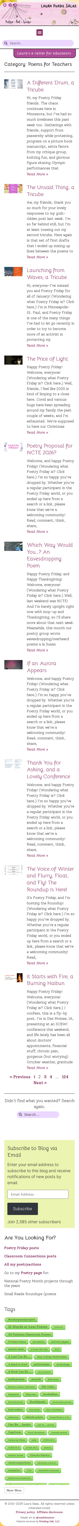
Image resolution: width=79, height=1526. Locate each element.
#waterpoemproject (21, 1319)
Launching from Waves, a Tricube (47, 273)
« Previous (20, 1076)
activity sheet (16, 1349)
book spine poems (62, 1402)
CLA (29, 1470)
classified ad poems (49, 1470)
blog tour (31, 1394)
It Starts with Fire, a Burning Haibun (50, 980)
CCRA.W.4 (13, 1447)
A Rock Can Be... (19, 1371)
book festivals (15, 1402)
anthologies (42, 1364)
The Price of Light (47, 359)
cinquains (14, 1470)
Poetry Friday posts (21, 1248)
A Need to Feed (17, 1364)
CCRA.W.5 (31, 1447)
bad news (53, 1379)
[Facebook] (5, 5)
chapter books (15, 1455)
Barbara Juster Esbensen (21, 1386)
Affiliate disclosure (50, 1512)
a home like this (39, 1349)
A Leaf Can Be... (19, 1356)
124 (65, 1076)
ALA (57, 1349)
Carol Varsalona (36, 1432)
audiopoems (16, 1379)
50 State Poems (17, 1341)
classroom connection (19, 1478)
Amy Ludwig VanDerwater (52, 1357)
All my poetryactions (22, 1264)
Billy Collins (48, 1386)
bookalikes (50, 1394)
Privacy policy (25, 1512)
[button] (39, 32)
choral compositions (19, 1462)
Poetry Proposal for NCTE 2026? (50, 449)
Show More (14, 1490)
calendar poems (34, 1417)
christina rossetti (47, 1462)
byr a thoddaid (54, 1409)
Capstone (14, 1432)
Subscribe (22, 1208)
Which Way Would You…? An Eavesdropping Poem (50, 555)
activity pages (60, 1341)
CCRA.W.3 (48, 1440)
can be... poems (45, 1424)
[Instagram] (15, 5)
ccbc (34, 1440)
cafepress (13, 1417)
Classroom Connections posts (30, 1256)
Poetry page (31, 1273)
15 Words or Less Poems (27, 1327)
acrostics (38, 1341)
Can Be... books (19, 1424)
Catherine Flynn (16, 1440)
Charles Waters (40, 1455)
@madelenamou (45, 1517)
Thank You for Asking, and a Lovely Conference (48, 769)
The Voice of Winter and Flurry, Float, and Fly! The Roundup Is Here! (50, 879)
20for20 (58, 1327)
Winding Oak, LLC (49, 1521)
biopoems (13, 1394)
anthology (63, 1364)
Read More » (37, 174)
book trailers (15, 1409)
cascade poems (59, 1432)
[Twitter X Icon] (10, 5)
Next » (40, 1082)
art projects (44, 1371)
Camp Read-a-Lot (59, 1417)
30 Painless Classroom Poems (29, 1334)
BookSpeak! (38, 1401)
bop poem (34, 1409)
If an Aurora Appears (41, 667)
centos (47, 1447)
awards (36, 1379)
